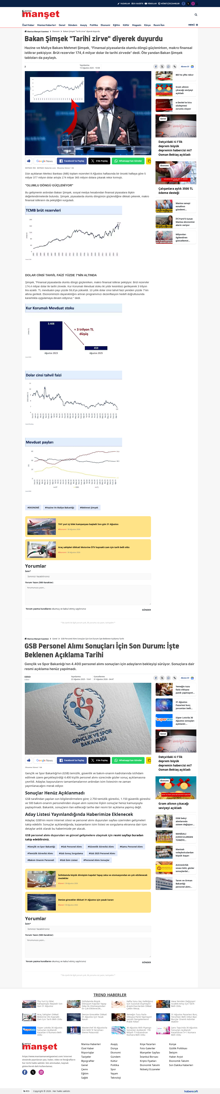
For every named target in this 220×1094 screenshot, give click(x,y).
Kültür (126, 25)
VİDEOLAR (152, 3)
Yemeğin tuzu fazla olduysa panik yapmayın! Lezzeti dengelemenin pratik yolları (184, 689)
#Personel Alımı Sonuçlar (96, 860)
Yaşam (114, 1073)
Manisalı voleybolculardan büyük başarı (185, 852)
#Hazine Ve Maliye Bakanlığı (59, 507)
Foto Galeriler (147, 1048)
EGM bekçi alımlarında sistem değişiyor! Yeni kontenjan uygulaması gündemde (184, 821)
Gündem (72, 25)
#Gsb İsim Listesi (69, 860)
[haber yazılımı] (191, 1091)
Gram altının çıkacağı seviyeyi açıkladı (184, 90)
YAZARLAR (125, 3)
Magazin (136, 25)
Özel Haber (28, 25)
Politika (94, 25)
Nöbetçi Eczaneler (150, 1069)
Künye (147, 25)
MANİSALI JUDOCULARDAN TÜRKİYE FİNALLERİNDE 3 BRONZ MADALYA (185, 837)
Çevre (84, 1069)
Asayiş (83, 25)
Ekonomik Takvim (150, 1065)
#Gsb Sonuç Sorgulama (71, 853)
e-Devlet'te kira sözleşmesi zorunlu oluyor (184, 105)
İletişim (173, 1052)
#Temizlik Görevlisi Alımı (40, 853)
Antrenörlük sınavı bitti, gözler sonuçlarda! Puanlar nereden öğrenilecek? (185, 868)
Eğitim (116, 25)
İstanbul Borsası (149, 1056)
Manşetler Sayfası (150, 1052)
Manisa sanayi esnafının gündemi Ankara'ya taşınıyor (183, 206)
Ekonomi (105, 25)
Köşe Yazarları (148, 1044)
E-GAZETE (138, 3)
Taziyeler (86, 1056)
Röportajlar (87, 1052)
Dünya (114, 1048)
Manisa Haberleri (46, 25)
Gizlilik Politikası (178, 1048)
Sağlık (84, 1077)
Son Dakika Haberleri (181, 1065)
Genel (62, 25)
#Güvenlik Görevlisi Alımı (101, 846)
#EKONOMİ (33, 507)
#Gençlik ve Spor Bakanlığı (41, 846)
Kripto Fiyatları (148, 1061)
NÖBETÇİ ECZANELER (170, 3)
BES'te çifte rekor (185, 74)
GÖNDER (146, 609)
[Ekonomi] (176, 172)
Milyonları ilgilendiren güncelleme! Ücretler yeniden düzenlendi (184, 237)
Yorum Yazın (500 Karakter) (39, 582)
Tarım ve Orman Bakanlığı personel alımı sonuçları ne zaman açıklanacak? (184, 883)
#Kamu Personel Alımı (131, 846)
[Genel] (176, 125)
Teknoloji (116, 1077)
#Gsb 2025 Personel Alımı (102, 853)
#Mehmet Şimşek (89, 507)
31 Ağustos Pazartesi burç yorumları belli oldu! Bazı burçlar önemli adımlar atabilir (185, 705)
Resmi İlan (159, 25)
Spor (113, 1069)
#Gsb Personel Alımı (71, 846)
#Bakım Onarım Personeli (41, 860)
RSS (27, 1091)
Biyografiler (87, 1061)
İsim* (28, 571)
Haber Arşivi (176, 1056)
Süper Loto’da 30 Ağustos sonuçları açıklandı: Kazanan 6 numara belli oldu (185, 720)
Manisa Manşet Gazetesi (38, 31)
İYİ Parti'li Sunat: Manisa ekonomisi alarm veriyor (185, 221)
